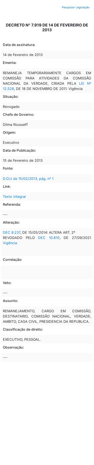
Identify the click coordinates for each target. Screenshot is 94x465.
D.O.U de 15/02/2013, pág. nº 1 (28, 178)
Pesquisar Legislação (76, 7)
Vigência (10, 243)
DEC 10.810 (48, 237)
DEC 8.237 (11, 232)
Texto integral (14, 196)
